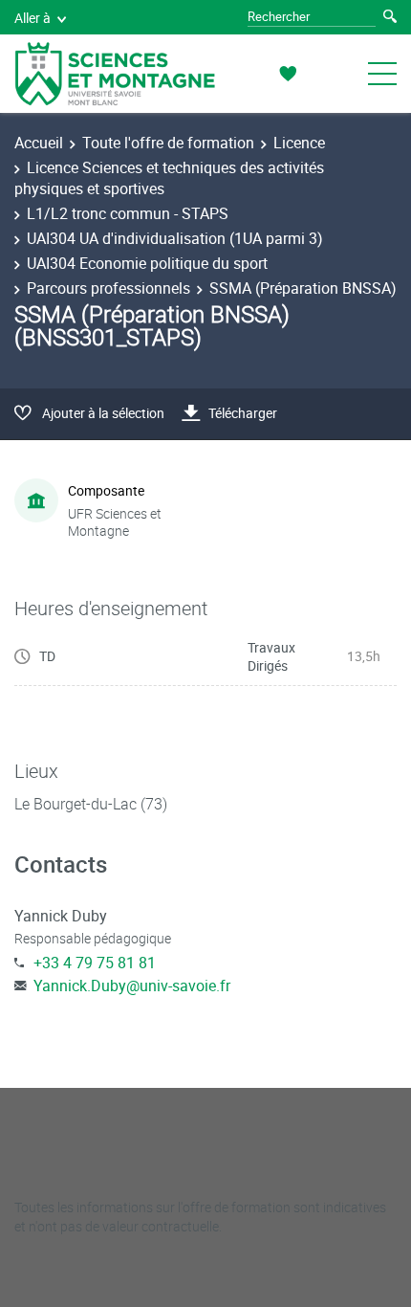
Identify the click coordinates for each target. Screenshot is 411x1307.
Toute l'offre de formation (168, 142)
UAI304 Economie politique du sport (147, 263)
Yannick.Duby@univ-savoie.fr (131, 985)
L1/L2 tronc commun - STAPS (127, 213)
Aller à (32, 18)
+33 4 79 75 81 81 (94, 962)
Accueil (38, 142)
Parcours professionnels (108, 288)
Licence (299, 142)
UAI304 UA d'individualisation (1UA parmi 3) (175, 238)
